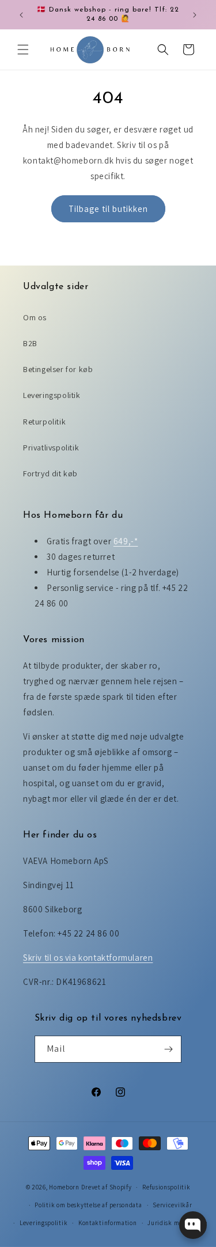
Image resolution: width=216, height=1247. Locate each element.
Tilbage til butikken (108, 208)
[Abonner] (168, 1049)
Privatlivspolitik (51, 447)
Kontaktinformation (107, 1223)
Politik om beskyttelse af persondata (88, 1205)
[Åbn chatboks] (193, 1225)
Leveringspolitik (52, 395)
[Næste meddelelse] (194, 15)
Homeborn (64, 1187)
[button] (23, 49)
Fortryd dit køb (50, 473)
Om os (35, 317)
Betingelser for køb (58, 369)
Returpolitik (44, 421)
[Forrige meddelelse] (21, 15)
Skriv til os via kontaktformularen (88, 957)
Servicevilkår (172, 1205)
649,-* (125, 541)
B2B (30, 343)
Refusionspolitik (166, 1187)
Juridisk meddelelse (177, 1223)
